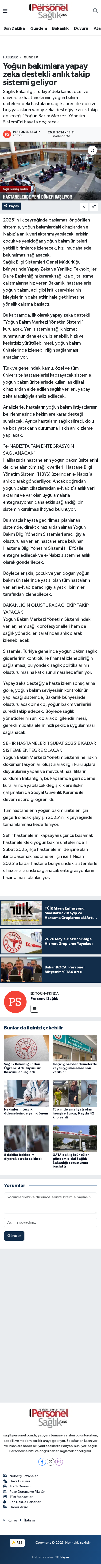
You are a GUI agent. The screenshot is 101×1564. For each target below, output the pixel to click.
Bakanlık (60, 28)
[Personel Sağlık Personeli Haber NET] (50, 11)
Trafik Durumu (20, 1486)
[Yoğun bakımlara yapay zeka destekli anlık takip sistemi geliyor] (50, 171)
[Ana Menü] (5, 11)
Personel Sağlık (44, 998)
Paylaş (14, 206)
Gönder (14, 1236)
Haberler (10, 57)
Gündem (38, 28)
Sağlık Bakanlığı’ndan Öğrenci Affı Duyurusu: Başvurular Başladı (22, 1068)
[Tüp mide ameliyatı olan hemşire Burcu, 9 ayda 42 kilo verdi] (75, 1093)
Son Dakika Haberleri (25, 1502)
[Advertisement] (50, 1327)
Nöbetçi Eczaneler (24, 1476)
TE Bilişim (62, 1557)
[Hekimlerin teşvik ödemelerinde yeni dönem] (26, 1093)
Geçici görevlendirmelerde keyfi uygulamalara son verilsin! (75, 1068)
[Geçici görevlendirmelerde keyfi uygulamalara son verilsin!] (75, 1048)
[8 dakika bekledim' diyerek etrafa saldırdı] (26, 1139)
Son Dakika (14, 28)
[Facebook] (42, 1462)
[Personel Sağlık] (15, 1002)
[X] (50, 1462)
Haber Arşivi (19, 1507)
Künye (12, 1520)
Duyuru (81, 28)
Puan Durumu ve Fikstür (27, 1491)
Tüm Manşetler (21, 1497)
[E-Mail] (34, 1009)
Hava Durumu (20, 1481)
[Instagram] (59, 1462)
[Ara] (95, 11)
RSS (19, 1542)
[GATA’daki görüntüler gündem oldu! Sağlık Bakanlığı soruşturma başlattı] (75, 1139)
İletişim (29, 1520)
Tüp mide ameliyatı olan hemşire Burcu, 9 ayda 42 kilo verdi (73, 1113)
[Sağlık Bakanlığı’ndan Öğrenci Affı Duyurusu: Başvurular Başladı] (26, 1048)
